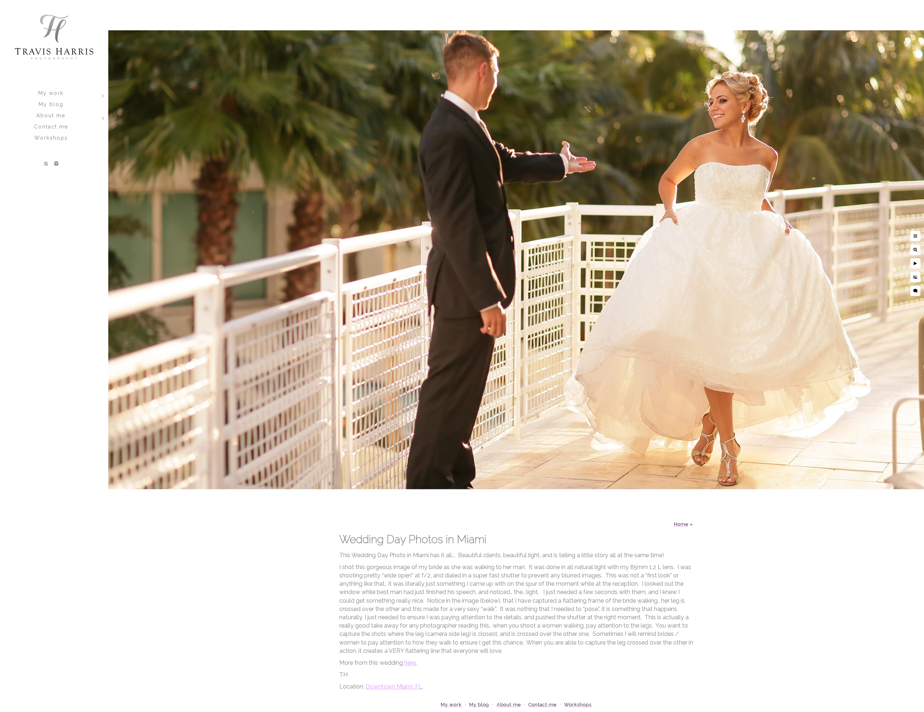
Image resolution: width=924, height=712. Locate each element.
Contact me (51, 127)
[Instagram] (56, 163)
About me (50, 115)
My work (51, 93)
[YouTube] (46, 163)
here (410, 662)
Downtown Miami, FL (394, 686)
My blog (51, 104)
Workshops (51, 138)
